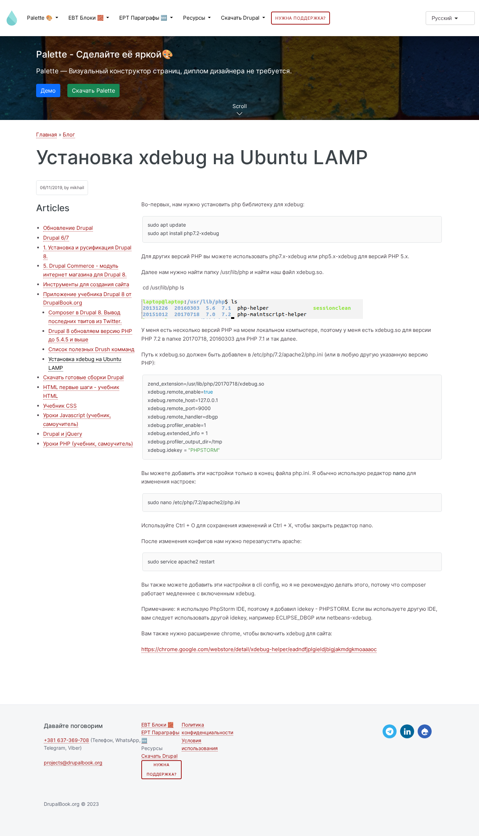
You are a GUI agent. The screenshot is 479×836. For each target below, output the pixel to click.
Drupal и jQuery (62, 433)
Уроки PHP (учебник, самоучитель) (88, 443)
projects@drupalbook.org (73, 762)
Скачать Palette (93, 90)
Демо (48, 90)
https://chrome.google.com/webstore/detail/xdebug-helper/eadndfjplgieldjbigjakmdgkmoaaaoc (259, 649)
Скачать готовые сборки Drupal (83, 377)
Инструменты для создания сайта (86, 284)
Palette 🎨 (40, 17)
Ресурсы (195, 17)
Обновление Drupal (68, 228)
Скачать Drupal (241, 17)
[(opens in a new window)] (390, 731)
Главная (46, 134)
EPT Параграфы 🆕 (144, 17)
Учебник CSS (60, 405)
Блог (69, 134)
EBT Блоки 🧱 (86, 17)
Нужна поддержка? (300, 18)
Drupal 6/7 (56, 237)
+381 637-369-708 (66, 740)
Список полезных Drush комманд (91, 349)
